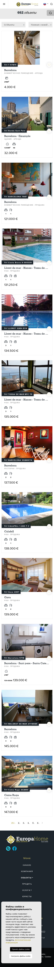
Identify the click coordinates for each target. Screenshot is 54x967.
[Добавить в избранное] (49, 65)
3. (24, 823)
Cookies (48, 956)
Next (49, 49)
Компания (27, 871)
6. (38, 823)
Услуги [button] (26, 890)
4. (29, 823)
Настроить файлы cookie (20, 956)
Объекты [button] (26, 877)
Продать (27, 884)
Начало (27, 865)
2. (19, 823)
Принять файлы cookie (21, 949)
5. (33, 823)
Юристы (27, 896)
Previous (4, 49)
